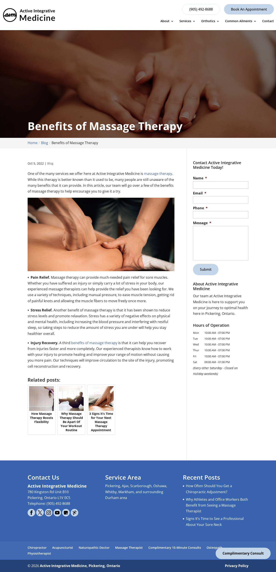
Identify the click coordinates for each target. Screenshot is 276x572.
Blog (50, 163)
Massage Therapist (129, 548)
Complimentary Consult (243, 553)
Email (199, 193)
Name (200, 178)
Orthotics (208, 21)
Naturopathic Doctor (94, 548)
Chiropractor (37, 548)
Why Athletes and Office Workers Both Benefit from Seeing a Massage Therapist (217, 505)
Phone (200, 208)
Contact (268, 21)
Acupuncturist (62, 548)
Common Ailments (238, 21)
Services (185, 21)
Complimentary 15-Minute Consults (174, 548)
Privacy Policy (236, 565)
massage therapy (158, 173)
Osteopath (214, 548)
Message (202, 223)
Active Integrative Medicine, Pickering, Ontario (80, 565)
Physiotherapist (39, 553)
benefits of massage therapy (94, 342)
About (164, 21)
